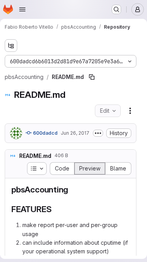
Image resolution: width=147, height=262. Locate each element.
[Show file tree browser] (11, 45)
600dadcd (45, 133)
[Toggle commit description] (98, 133)
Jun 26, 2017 (75, 133)
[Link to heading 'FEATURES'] (55, 209)
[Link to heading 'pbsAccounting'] (72, 189)
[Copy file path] (91, 77)
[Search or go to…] (116, 9)
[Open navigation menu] (22, 9)
